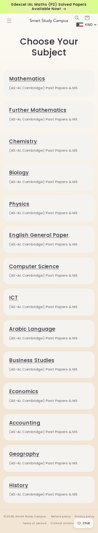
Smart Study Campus (30, 516)
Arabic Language (32, 329)
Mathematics (27, 78)
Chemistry (23, 141)
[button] (9, 21)
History (18, 485)
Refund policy (61, 516)
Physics (19, 204)
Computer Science (34, 266)
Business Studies (31, 360)
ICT (13, 297)
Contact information (65, 523)
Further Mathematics (38, 110)
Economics (23, 391)
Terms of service (34, 523)
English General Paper (39, 235)
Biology (19, 172)
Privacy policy (84, 516)
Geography (24, 454)
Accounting (24, 422)
